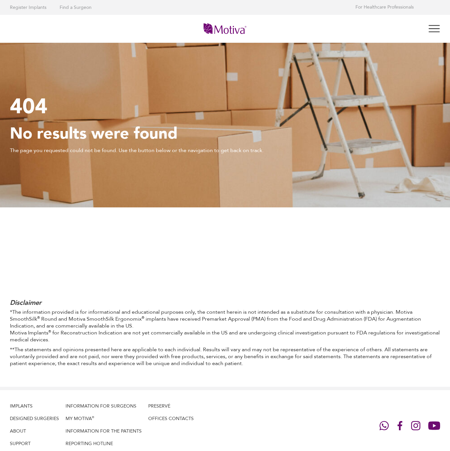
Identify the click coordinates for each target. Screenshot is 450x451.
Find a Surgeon (76, 7)
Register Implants (28, 7)
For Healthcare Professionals (384, 7)
